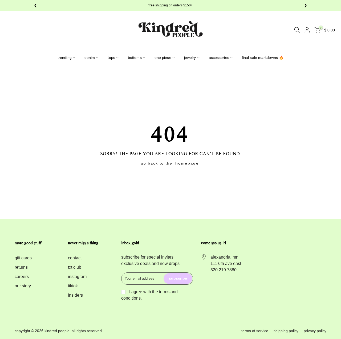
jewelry (190, 57)
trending (65, 57)
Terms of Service (254, 331)
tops (111, 57)
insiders (75, 295)
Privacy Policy (315, 331)
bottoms (135, 57)
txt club (74, 267)
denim (89, 57)
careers (22, 276)
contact (75, 258)
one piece (163, 57)
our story (23, 286)
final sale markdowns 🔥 (262, 57)
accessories (219, 57)
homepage (187, 163)
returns (21, 267)
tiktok (73, 286)
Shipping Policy (286, 331)
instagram (77, 276)
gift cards (23, 258)
